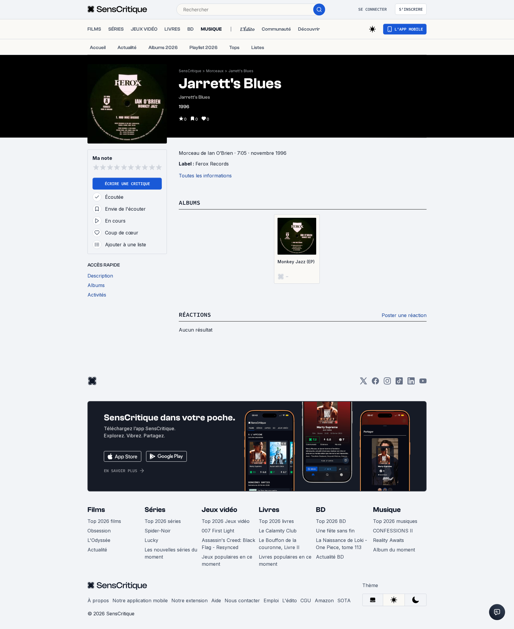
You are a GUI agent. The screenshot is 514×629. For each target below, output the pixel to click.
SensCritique (190, 71)
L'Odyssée (98, 540)
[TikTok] (399, 382)
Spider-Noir (158, 531)
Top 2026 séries (163, 521)
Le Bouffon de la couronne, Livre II (279, 543)
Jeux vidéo (219, 510)
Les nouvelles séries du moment (171, 553)
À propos (98, 600)
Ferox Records (212, 164)
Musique (387, 510)
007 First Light (218, 531)
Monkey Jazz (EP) (296, 261)
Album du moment (394, 550)
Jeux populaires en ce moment (227, 560)
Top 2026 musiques (395, 521)
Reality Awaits (388, 540)
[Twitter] (363, 382)
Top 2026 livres (276, 521)
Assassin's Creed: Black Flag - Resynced (228, 543)
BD (320, 510)
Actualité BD (330, 557)
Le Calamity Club (278, 531)
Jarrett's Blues (240, 71)
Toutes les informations (205, 176)
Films (96, 510)
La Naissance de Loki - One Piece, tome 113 (341, 543)
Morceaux (215, 71)
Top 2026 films (104, 521)
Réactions (195, 314)
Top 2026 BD (331, 521)
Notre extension (189, 600)
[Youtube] (423, 382)
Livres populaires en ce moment (285, 560)
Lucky (151, 540)
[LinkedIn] (411, 382)
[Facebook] (375, 382)
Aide (216, 600)
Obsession (99, 531)
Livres (269, 510)
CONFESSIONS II (393, 531)
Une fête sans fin (335, 531)
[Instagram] (387, 382)
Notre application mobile (140, 600)
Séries (155, 510)
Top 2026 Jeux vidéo (226, 521)
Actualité (97, 550)
